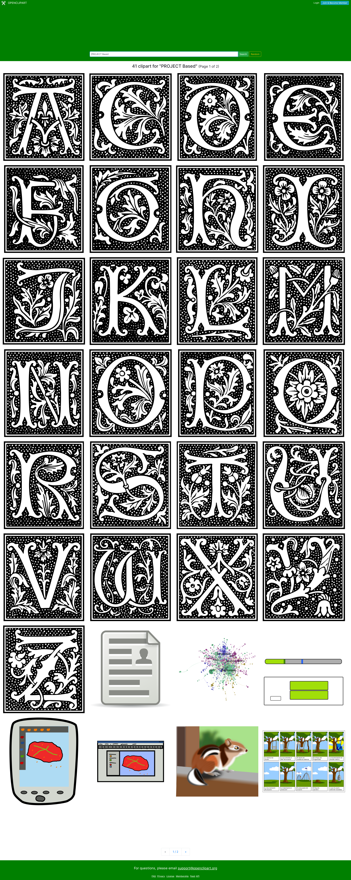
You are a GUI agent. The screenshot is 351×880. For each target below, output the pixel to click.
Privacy (161, 876)
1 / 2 (175, 851)
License (170, 876)
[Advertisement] (175, 29)
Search (243, 54)
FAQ (154, 876)
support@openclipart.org (197, 868)
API (197, 876)
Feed (192, 876)
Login (316, 2)
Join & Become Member (334, 3)
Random (255, 54)
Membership (182, 876)
